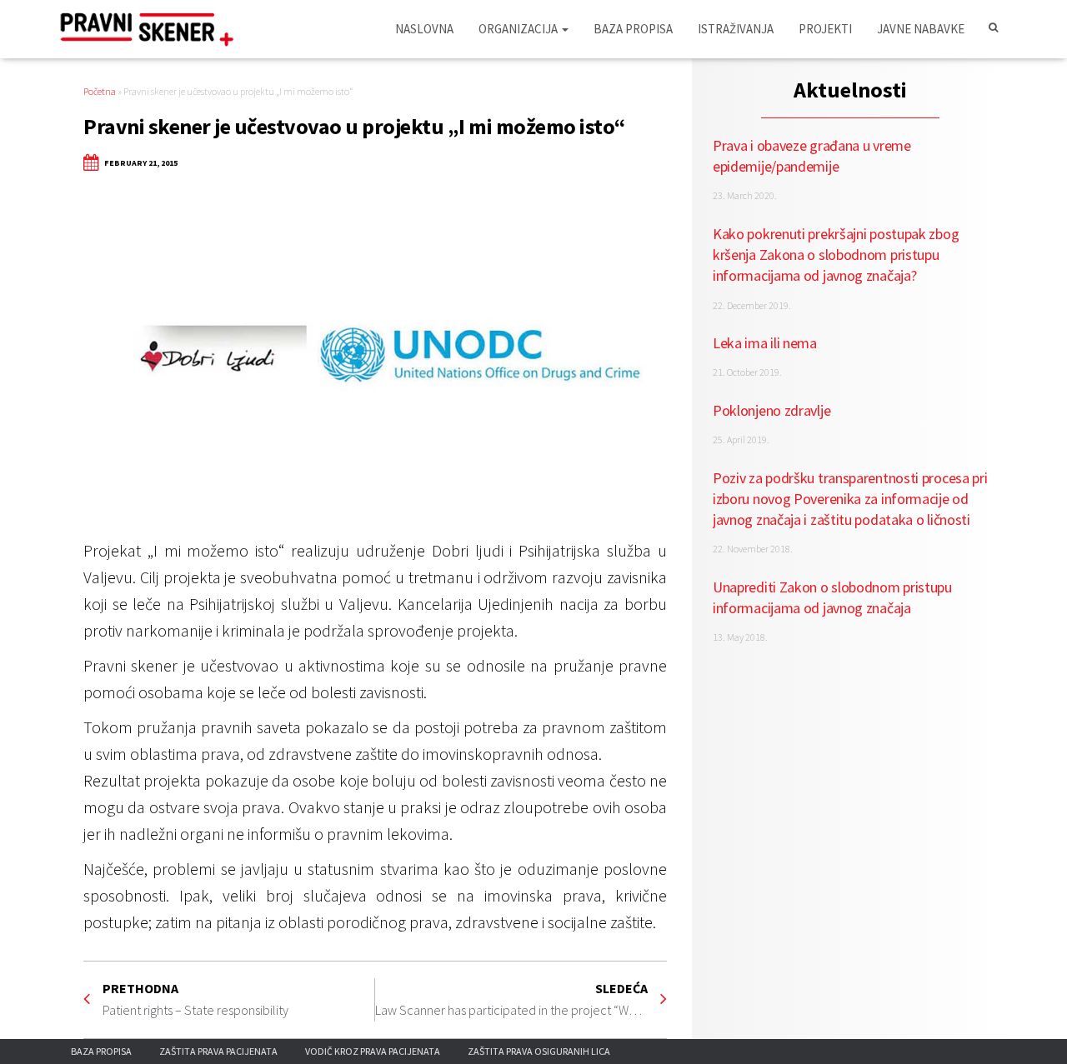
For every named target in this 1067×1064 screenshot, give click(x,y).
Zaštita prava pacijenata (218, 1051)
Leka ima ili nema (765, 342)
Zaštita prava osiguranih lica (539, 1051)
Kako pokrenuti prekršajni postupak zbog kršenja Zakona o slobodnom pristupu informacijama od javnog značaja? (836, 254)
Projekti (825, 29)
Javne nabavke (920, 29)
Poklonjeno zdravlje (771, 410)
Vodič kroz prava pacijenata (372, 1051)
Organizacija (519, 29)
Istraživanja (736, 29)
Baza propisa (633, 29)
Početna (99, 91)
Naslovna (424, 29)
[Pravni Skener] (152, 29)
